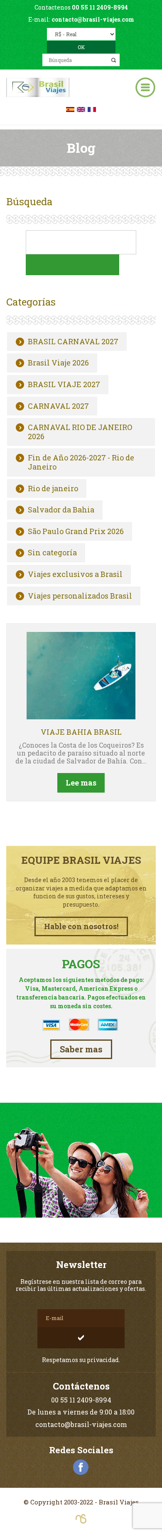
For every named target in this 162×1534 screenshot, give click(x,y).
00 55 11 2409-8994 (100, 7)
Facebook (81, 1467)
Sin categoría (52, 552)
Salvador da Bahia (61, 510)
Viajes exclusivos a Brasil (75, 574)
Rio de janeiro (53, 488)
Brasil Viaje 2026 (58, 363)
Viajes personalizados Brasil (80, 596)
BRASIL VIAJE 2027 (64, 384)
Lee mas (81, 783)
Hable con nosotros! (81, 926)
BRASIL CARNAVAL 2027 (73, 341)
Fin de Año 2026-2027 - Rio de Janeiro (81, 462)
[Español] (70, 108)
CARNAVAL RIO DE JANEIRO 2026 (80, 432)
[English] (81, 108)
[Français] (92, 108)
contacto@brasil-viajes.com (93, 19)
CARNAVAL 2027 (58, 406)
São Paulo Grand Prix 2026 (76, 531)
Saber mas (81, 1049)
